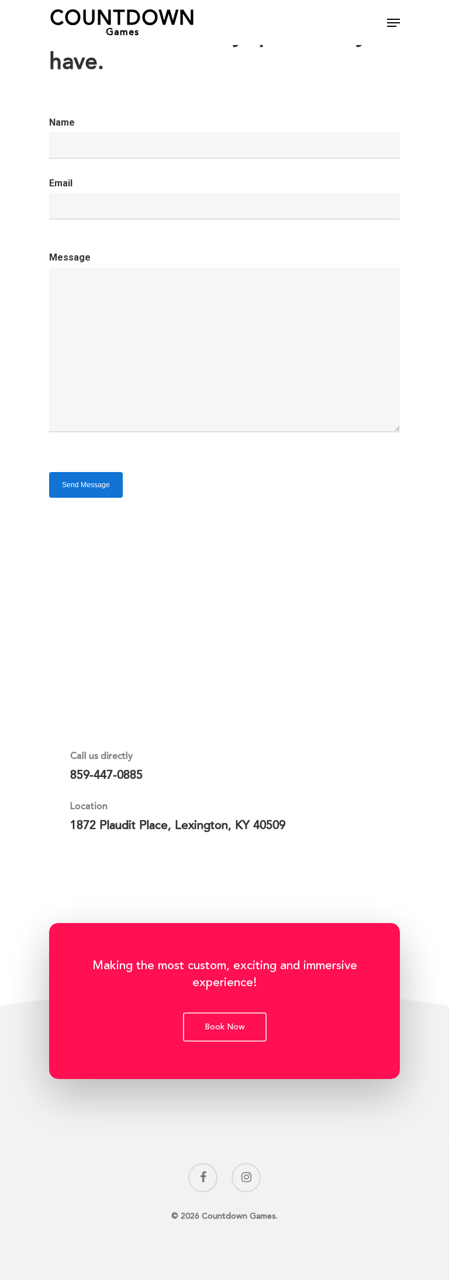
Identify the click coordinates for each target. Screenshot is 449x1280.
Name (62, 122)
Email (60, 183)
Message (70, 257)
